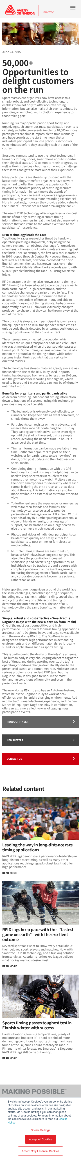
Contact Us (14, 758)
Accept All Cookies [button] (40, 1139)
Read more (9, 1058)
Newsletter (15, 740)
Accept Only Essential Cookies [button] (40, 1151)
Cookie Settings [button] (40, 1130)
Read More (9, 873)
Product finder (18, 721)
